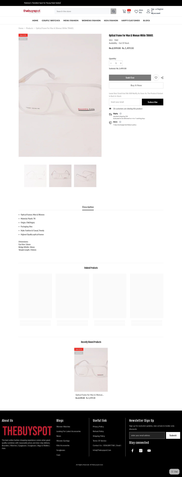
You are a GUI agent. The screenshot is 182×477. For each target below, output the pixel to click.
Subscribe (152, 102)
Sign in (152, 10)
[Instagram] (141, 450)
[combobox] (82, 11)
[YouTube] (149, 450)
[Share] (161, 78)
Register (160, 9)
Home (21, 28)
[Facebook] (132, 450)
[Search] (85, 11)
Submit (173, 435)
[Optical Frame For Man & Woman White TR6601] (91, 370)
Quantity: (112, 59)
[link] (156, 78)
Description (88, 207)
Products (29, 28)
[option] (60, 95)
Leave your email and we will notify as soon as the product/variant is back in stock (136, 94)
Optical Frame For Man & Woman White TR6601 (89, 395)
